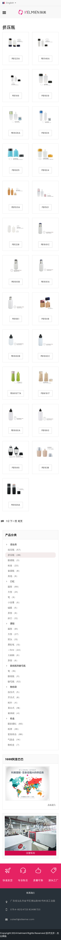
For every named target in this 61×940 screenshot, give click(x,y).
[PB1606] (45, 117)
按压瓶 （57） (15, 549)
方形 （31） (13, 592)
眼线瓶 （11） (14, 676)
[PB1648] (45, 303)
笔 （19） (12, 671)
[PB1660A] (15, 414)
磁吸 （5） (13, 607)
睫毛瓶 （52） (15, 681)
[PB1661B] (15, 266)
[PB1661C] (45, 228)
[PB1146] (15, 80)
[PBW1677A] (15, 377)
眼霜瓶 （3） (14, 560)
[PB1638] (45, 452)
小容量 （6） (14, 602)
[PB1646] (15, 452)
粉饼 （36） (14, 729)
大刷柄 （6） (14, 655)
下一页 (13, 521)
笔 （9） (12, 597)
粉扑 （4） (13, 702)
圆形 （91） (13, 628)
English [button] (10, 2)
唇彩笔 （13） (14, 644)
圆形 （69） (14, 586)
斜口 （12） (13, 618)
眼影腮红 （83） (16, 723)
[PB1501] (45, 191)
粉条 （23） (14, 565)
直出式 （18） (14, 708)
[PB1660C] (45, 340)
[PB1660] (45, 414)
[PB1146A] (45, 42)
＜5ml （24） (15, 650)
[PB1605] (15, 154)
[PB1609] (45, 80)
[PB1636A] (15, 489)
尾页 (20, 521)
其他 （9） (13, 576)
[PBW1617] (45, 377)
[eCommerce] (32, 12)
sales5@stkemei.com (22, 919)
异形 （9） (13, 613)
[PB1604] (45, 154)
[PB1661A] (45, 266)
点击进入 (52, 804)
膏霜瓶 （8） (14, 570)
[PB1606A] (15, 117)
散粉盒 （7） (14, 744)
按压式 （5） (14, 692)
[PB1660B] (15, 340)
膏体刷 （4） (14, 713)
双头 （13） (13, 639)
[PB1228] (15, 228)
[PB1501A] (15, 191)
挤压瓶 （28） (15, 555)
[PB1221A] (15, 42)
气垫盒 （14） (15, 739)
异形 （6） (13, 660)
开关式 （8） (14, 697)
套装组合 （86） (16, 734)
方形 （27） (14, 634)
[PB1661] (15, 303)
